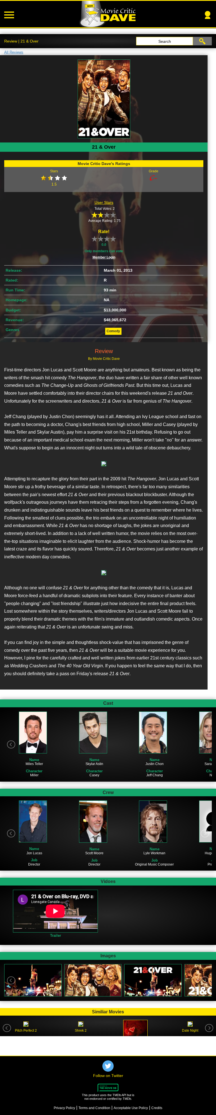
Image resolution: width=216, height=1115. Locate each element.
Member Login (104, 257)
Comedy (113, 331)
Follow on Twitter (108, 1075)
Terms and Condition (94, 1108)
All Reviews (13, 52)
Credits (156, 1108)
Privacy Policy (64, 1108)
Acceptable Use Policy (131, 1108)
